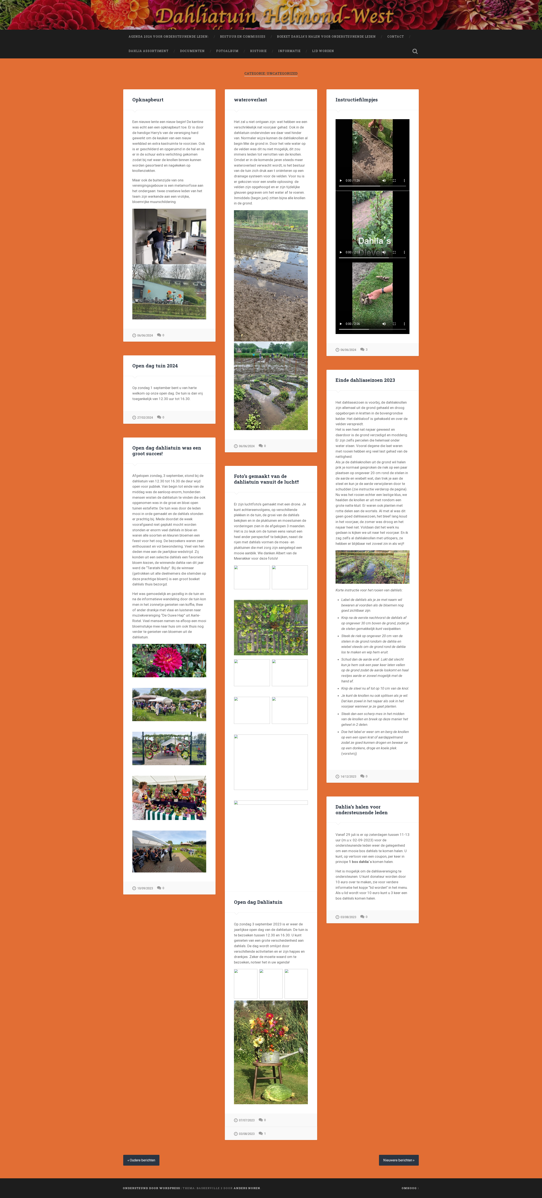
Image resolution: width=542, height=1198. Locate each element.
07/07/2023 (246, 1120)
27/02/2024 (145, 418)
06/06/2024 (145, 335)
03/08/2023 (348, 917)
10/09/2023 (145, 888)
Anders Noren (247, 1188)
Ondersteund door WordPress (151, 1188)
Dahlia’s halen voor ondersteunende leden (362, 809)
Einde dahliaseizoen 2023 (365, 380)
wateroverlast (250, 99)
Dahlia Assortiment (149, 51)
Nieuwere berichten (397, 1160)
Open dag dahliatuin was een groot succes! (166, 450)
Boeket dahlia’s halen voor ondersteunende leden (326, 37)
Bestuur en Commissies (242, 37)
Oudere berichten (142, 1160)
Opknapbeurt (147, 99)
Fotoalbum (227, 51)
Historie (258, 51)
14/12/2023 (348, 776)
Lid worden (323, 51)
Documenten (192, 51)
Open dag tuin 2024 (155, 365)
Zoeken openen (415, 51)
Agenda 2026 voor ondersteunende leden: (169, 37)
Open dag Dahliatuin (258, 902)
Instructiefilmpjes (357, 99)
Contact (395, 37)
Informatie (289, 51)
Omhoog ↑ (410, 1188)
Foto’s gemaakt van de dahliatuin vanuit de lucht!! (266, 479)
